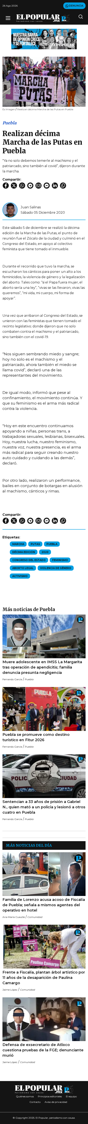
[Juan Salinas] (10, 210)
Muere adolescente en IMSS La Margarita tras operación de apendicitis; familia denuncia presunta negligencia (42, 667)
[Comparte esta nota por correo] (38, 185)
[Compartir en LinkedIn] (55, 185)
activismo (20, 576)
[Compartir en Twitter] (14, 185)
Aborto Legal (23, 568)
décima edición (23, 552)
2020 (45, 552)
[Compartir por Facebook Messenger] (46, 185)
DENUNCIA (75, 5)
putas (35, 544)
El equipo (71, 1096)
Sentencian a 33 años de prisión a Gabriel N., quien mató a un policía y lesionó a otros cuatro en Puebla (43, 807)
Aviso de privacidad (56, 1101)
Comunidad (34, 917)
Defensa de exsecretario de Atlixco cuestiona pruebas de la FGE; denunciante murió (42, 1050)
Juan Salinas (31, 207)
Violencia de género (55, 568)
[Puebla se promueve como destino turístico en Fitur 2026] (44, 709)
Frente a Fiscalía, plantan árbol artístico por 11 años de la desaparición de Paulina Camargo (43, 977)
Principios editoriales (50, 1096)
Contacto (35, 1101)
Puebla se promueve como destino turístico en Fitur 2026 (36, 737)
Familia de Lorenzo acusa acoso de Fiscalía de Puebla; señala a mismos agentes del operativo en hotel (43, 905)
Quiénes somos (25, 1096)
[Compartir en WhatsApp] (22, 185)
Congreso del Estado (29, 560)
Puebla (9, 122)
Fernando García (12, 679)
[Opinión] (44, 39)
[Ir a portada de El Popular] (43, 18)
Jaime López (9, 989)
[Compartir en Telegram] (30, 185)
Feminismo (60, 560)
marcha (18, 544)
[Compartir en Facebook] (5, 185)
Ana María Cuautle (13, 917)
